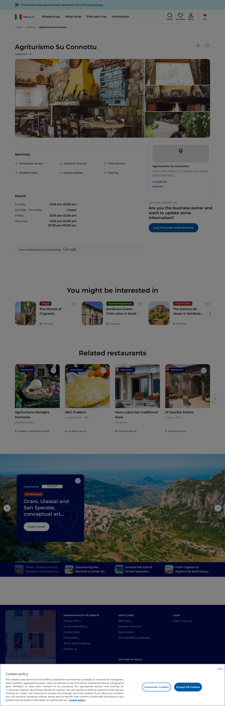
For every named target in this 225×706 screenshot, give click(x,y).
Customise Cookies (156, 687)
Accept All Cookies (188, 687)
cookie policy (77, 700)
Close (219, 668)
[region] (112, 685)
